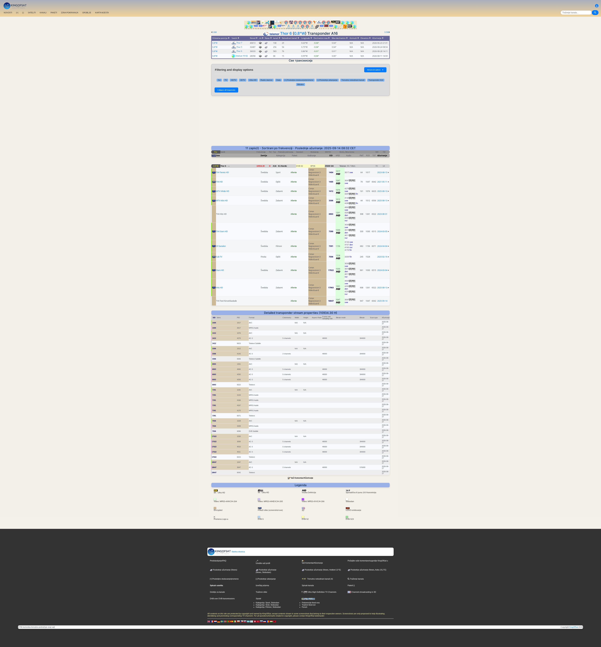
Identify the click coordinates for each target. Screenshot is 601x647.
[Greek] (248, 621)
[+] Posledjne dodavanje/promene (299, 80)
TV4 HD (219, 181)
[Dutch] (215, 621)
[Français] (212, 621)
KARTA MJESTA (102, 13)
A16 (274, 166)
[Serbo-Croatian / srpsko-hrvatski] (264, 621)
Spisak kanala (308, 585)
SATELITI (32, 13)
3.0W (386, 32)
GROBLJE (86, 13)
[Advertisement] (300, 122)
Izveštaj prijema (262, 585)
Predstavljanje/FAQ (218, 561)
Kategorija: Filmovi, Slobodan (268, 607)
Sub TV (219, 256)
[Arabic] (254, 621)
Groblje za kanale (217, 592)
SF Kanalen (221, 246)
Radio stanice (266, 80)
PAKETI (54, 13)
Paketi (350, 585)
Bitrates (300, 84)
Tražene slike (261, 592)
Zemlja (264, 155)
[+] (17, 13)
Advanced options (375, 70)
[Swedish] (222, 621)
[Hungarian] (271, 621)
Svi (219, 80)
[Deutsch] (218, 621)
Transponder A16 (375, 80)
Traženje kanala (356, 579)
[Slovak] (245, 621)
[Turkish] (258, 621)
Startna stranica (238, 552)
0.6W (214, 32)
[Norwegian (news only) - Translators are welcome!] (225, 621)
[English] (208, 621)
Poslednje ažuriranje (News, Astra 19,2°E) (368, 570)
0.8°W (299, 33)
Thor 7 (239, 42)
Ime (218, 155)
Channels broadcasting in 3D (363, 592)
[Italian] (235, 621)
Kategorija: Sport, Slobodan (267, 603)
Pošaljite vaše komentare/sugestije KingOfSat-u (368, 561)
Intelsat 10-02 (242, 55)
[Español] (231, 621)
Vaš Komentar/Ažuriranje (302, 478)
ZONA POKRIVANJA (69, 13)
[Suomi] (251, 621)
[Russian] (261, 621)
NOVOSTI (8, 13)
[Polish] (238, 621)
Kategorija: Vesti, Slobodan (267, 605)
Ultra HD (253, 80)
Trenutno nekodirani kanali (353, 80)
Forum (304, 607)
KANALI (43, 13)
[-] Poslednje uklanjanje (327, 80)
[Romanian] (268, 621)
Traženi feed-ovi (309, 605)
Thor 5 (239, 47)
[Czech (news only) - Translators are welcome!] (241, 621)
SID (331, 155)
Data (278, 80)
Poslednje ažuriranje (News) (224, 570)
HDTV (233, 80)
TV (226, 80)
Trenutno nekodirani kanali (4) (320, 579)
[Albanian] (274, 621)
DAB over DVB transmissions (222, 599)
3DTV (242, 80)
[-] (23, 13)
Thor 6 (286, 33)
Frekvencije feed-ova (311, 603)
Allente (294, 172)
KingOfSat (573, 627)
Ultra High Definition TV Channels (321, 592)
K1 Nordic (282, 166)
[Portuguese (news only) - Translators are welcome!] (228, 621)
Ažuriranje (382, 155)
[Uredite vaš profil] (596, 6)
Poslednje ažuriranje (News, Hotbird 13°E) (322, 570)
